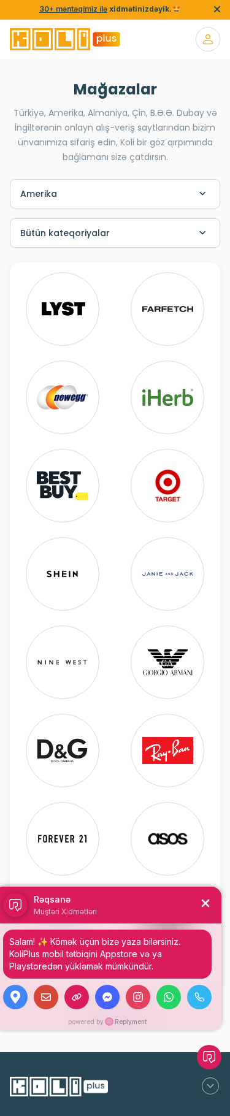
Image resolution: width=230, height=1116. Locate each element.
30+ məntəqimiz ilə (73, 8)
